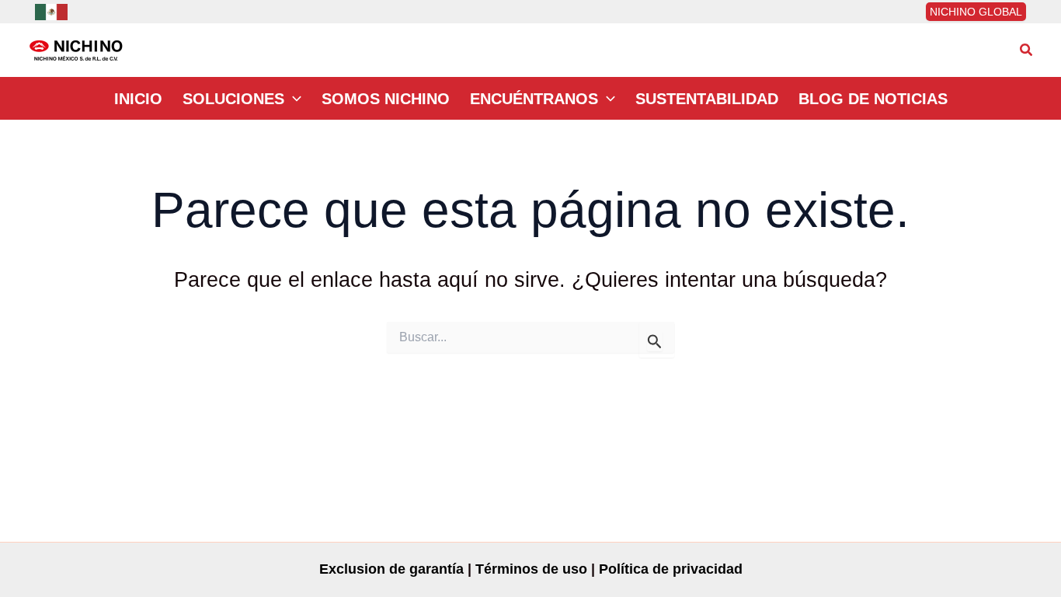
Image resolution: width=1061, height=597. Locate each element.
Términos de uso (531, 569)
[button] (1027, 50)
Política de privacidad (671, 569)
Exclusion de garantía (391, 569)
